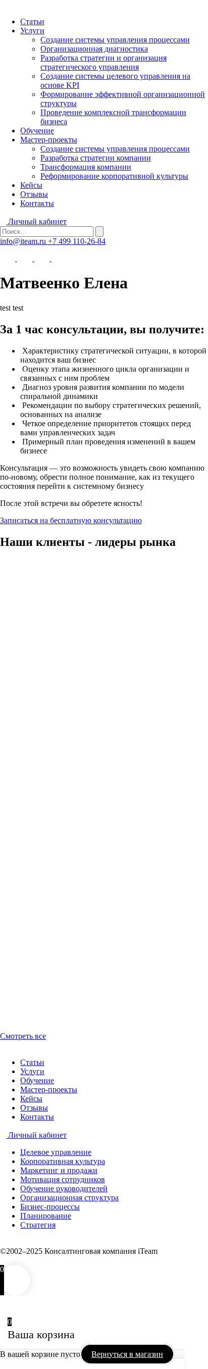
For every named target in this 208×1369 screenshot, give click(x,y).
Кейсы (31, 185)
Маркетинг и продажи (58, 1170)
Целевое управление (55, 1152)
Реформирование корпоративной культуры (114, 176)
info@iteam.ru (24, 241)
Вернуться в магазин (127, 1354)
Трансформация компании (85, 167)
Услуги (32, 30)
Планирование (45, 1215)
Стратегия (38, 1225)
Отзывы (34, 194)
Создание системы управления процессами (115, 39)
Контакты (37, 203)
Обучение (37, 130)
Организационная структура (69, 1197)
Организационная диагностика (94, 48)
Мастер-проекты (48, 139)
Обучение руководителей (64, 1188)
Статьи (32, 21)
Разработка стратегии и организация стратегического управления (103, 62)
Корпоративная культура (62, 1161)
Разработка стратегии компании (95, 158)
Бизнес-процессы (50, 1206)
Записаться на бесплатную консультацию (71, 520)
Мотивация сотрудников (62, 1179)
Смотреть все (23, 1036)
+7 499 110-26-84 (77, 241)
